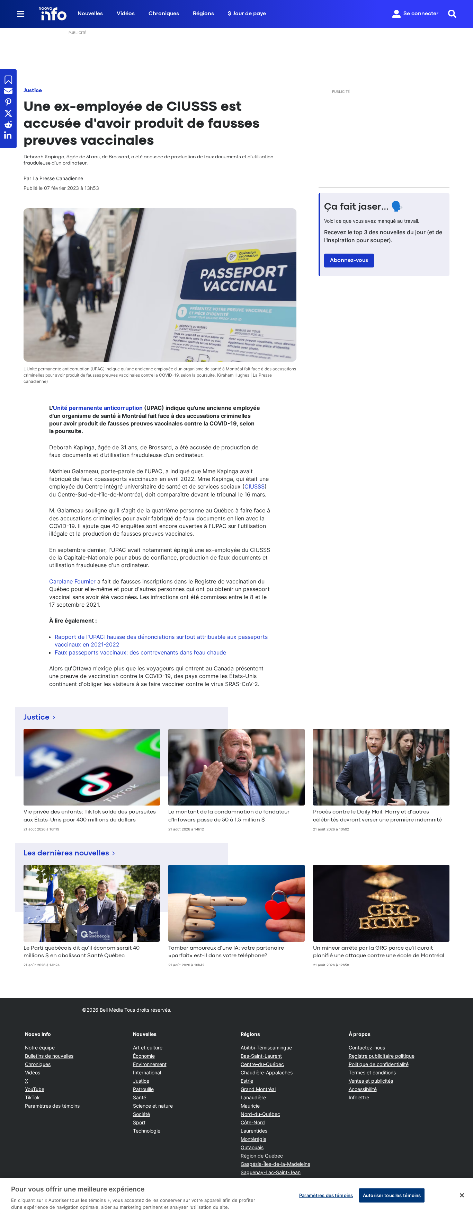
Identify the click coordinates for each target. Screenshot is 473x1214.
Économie (144, 1056)
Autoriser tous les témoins (392, 1195)
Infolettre (359, 1097)
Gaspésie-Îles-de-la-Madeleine (275, 1164)
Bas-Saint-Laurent (261, 1056)
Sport (139, 1122)
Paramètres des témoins (52, 1106)
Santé (139, 1097)
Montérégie (253, 1139)
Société (141, 1114)
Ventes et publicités (371, 1081)
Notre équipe (40, 1047)
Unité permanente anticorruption (98, 407)
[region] (236, 1196)
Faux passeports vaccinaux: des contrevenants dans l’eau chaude (140, 652)
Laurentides (254, 1131)
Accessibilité (363, 1089)
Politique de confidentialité (379, 1064)
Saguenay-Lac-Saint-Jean (271, 1172)
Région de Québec (262, 1156)
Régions (203, 13)
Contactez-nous (367, 1047)
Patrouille (143, 1089)
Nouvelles (90, 13)
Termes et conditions (372, 1072)
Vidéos (126, 13)
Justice (33, 90)
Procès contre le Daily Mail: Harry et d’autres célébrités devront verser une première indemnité (377, 816)
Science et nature (153, 1106)
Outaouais (252, 1147)
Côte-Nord (253, 1122)
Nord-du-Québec (260, 1114)
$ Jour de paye (247, 13)
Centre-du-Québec (262, 1064)
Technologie (146, 1131)
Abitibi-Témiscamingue (266, 1047)
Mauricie (250, 1106)
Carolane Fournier (72, 581)
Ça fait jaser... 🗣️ (363, 207)
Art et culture (147, 1047)
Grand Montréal (258, 1089)
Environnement (150, 1064)
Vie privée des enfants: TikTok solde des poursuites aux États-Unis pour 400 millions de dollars (90, 816)
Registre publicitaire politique (381, 1056)
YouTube (34, 1089)
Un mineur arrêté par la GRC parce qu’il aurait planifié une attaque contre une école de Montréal (378, 952)
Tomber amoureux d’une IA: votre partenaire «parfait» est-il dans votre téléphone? (226, 952)
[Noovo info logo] (52, 13)
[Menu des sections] (21, 14)
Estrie (247, 1081)
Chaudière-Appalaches (267, 1072)
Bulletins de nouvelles (49, 1056)
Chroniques (164, 13)
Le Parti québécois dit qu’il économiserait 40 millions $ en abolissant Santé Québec (82, 952)
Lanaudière (253, 1097)
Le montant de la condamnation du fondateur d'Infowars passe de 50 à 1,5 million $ (228, 816)
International (147, 1072)
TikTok (32, 1097)
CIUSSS (254, 486)
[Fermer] (462, 1195)
